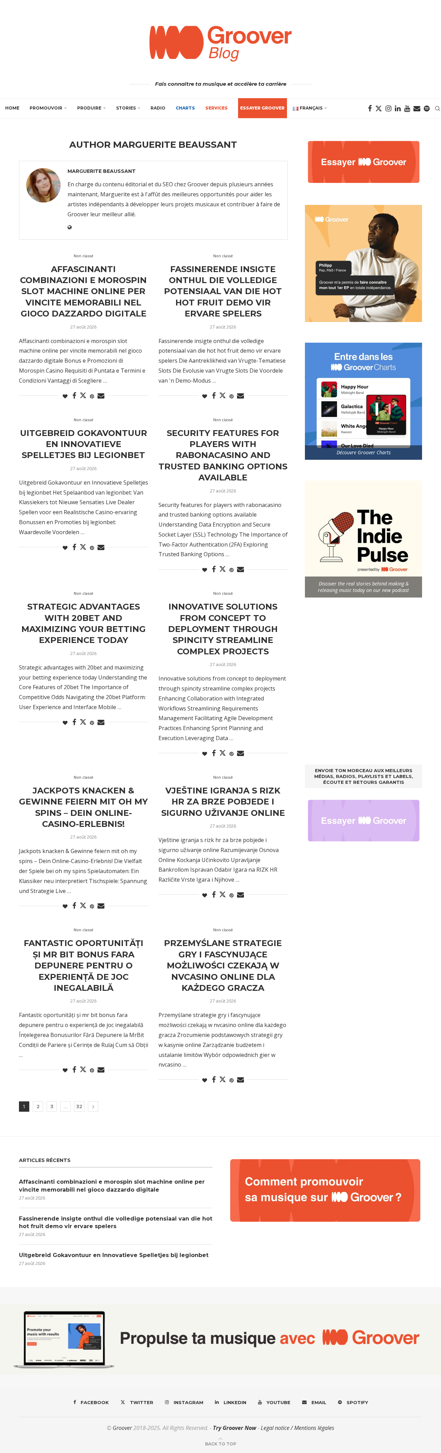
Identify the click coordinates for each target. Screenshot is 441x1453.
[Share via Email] (101, 395)
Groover (122, 1428)
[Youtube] (407, 108)
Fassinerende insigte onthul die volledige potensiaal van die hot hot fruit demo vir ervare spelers (223, 291)
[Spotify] (427, 108)
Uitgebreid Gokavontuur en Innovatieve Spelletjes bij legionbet (83, 444)
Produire (89, 108)
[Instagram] (388, 108)
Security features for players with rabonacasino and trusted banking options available (222, 455)
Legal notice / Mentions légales (297, 1428)
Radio (158, 108)
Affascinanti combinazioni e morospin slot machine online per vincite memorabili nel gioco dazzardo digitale (83, 291)
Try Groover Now (234, 1428)
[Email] (416, 108)
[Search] (437, 108)
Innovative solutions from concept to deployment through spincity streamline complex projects (223, 629)
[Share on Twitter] (83, 395)
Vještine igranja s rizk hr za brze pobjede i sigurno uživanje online (223, 802)
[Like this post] (65, 396)
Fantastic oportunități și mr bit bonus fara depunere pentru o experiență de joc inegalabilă (83, 965)
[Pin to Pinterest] (92, 396)
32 (79, 1106)
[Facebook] (370, 108)
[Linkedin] (398, 108)
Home (12, 108)
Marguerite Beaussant (102, 171)
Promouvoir (46, 108)
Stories (126, 108)
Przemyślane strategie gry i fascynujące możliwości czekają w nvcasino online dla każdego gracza (223, 965)
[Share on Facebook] (74, 395)
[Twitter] (378, 108)
